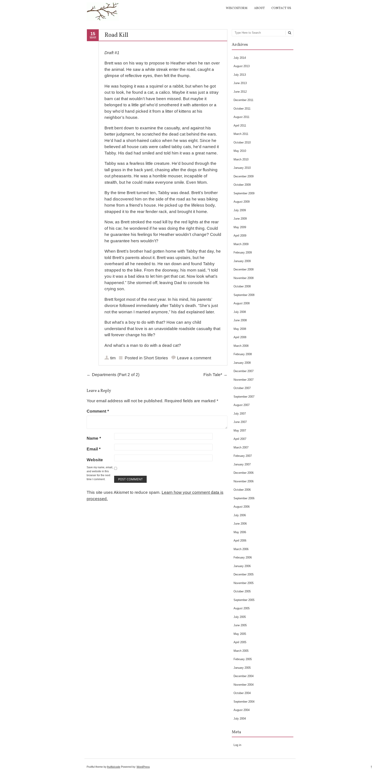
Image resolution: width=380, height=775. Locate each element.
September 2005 (244, 600)
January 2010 (242, 167)
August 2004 (242, 710)
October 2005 (242, 591)
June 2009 (240, 218)
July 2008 (240, 312)
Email (93, 449)
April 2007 (240, 439)
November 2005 (244, 583)
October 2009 (242, 184)
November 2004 (244, 684)
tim (113, 358)
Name (94, 438)
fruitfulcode (113, 766)
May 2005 (240, 633)
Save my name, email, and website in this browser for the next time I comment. (100, 473)
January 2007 (242, 464)
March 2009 (241, 244)
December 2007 (244, 371)
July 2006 (240, 515)
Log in (237, 745)
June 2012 (240, 91)
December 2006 (244, 472)
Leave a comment (194, 358)
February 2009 (243, 252)
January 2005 (242, 667)
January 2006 (242, 566)
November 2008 (244, 278)
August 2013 (242, 66)
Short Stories (156, 358)
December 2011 (243, 100)
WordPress (143, 766)
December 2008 (244, 269)
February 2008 (243, 354)
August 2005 (242, 608)
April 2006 (240, 540)
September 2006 (244, 498)
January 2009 (242, 261)
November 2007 (244, 379)
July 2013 (240, 74)
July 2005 (240, 617)
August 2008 (242, 303)
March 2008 (241, 345)
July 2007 (240, 413)
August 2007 (242, 405)
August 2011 (241, 117)
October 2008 (242, 286)
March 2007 (241, 447)
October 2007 (242, 388)
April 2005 (240, 642)
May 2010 (240, 150)
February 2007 (243, 455)
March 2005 (241, 650)
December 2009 (244, 176)
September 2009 (244, 193)
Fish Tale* (215, 374)
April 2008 (240, 337)
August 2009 (242, 201)
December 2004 (244, 676)
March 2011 (241, 134)
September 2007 (244, 396)
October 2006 (242, 489)
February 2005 (243, 659)
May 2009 (240, 227)
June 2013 (240, 83)
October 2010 (242, 142)
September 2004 (244, 701)
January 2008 (242, 362)
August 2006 (242, 506)
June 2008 (240, 320)
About (259, 8)
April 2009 (240, 235)
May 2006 (240, 532)
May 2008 (240, 329)
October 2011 (242, 108)
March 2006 (241, 549)
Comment (98, 411)
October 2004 (242, 693)
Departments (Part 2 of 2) (113, 374)
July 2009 (240, 210)
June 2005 (240, 625)
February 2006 (243, 557)
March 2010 (241, 159)
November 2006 (244, 481)
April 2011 (240, 125)
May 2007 (240, 430)
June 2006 (240, 523)
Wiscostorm (236, 8)
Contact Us (281, 8)
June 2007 (240, 422)
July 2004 (240, 718)
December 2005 (244, 574)
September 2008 (244, 295)
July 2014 (240, 57)
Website (95, 459)
